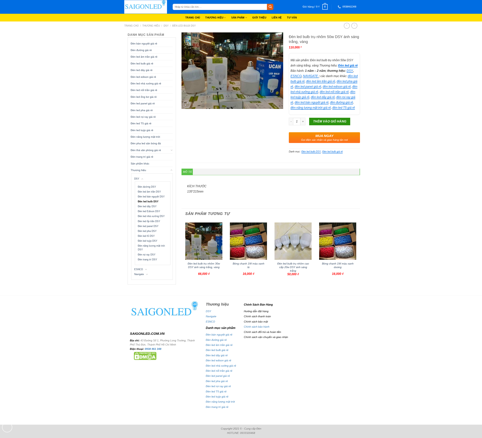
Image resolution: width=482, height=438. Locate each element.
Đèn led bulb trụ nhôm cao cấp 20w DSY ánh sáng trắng (293, 267)
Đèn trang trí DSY (147, 259)
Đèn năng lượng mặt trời (145, 136)
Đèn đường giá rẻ (141, 50)
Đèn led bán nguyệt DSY (151, 196)
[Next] (358, 254)
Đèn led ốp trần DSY (149, 221)
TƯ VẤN (292, 17)
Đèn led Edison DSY (149, 211)
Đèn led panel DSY (148, 226)
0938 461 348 (153, 348)
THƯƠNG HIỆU (214, 17)
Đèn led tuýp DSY (147, 241)
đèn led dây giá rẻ (323, 97)
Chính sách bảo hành (256, 326)
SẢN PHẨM (238, 17)
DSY (166, 25)
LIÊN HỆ (277, 17)
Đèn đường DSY (147, 187)
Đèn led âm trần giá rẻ (144, 56)
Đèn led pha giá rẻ (142, 110)
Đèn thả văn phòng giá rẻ (146, 150)
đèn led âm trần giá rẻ (320, 81)
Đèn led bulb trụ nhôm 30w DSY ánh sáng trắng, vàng (204, 265)
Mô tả (187, 171)
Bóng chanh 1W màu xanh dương (338, 265)
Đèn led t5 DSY (146, 236)
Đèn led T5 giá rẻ (141, 123)
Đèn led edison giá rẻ (143, 76)
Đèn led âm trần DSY (149, 191)
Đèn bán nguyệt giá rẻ (144, 43)
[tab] (187, 172)
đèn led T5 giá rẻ (343, 107)
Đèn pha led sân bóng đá (146, 143)
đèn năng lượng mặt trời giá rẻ (311, 107)
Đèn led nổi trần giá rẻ (144, 90)
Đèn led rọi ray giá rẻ (143, 116)
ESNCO (138, 269)
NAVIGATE (311, 76)
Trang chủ (131, 25)
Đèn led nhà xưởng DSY (151, 216)
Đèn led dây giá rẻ (142, 70)
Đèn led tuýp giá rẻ (142, 130)
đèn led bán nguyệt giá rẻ (312, 102)
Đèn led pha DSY (147, 231)
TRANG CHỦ (192, 17)
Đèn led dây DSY (147, 206)
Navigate (139, 274)
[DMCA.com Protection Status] (145, 355)
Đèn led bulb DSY (184, 25)
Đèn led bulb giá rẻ (142, 63)
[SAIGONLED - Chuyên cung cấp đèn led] (145, 7)
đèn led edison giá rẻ (337, 86)
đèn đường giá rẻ (341, 102)
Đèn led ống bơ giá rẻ (144, 96)
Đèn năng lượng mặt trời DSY (151, 248)
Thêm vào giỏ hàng (329, 121)
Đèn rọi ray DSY (147, 254)
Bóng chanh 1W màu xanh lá (248, 265)
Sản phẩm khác (140, 163)
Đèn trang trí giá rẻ (142, 156)
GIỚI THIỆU (259, 17)
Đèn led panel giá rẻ (143, 103)
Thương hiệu (151, 25)
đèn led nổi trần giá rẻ (334, 91)
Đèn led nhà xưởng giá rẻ (146, 83)
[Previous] (183, 254)
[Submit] (270, 7)
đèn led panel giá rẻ (308, 86)
